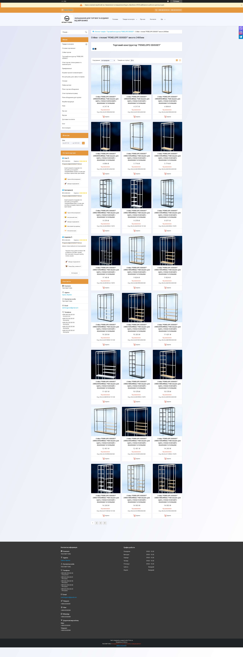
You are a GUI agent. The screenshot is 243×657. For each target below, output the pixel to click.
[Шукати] (86, 32)
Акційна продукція (68, 101)
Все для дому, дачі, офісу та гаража (73, 77)
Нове (63, 106)
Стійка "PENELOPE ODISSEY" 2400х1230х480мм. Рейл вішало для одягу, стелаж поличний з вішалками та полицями (137, 157)
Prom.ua (130, 640)
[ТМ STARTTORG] (67, 19)
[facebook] (93, 49)
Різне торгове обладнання (70, 89)
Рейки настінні (66, 85)
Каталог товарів (100, 31)
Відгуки (64, 115)
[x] (95, 49)
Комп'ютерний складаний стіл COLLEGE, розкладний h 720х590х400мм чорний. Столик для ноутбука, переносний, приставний (74, 170)
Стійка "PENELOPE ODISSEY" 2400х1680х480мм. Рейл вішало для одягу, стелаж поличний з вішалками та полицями (137, 385)
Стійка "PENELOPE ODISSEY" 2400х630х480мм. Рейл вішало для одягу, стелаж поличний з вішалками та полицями (136, 100)
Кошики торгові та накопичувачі (72, 72)
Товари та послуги (129, 19)
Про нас (142, 19)
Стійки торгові (66, 52)
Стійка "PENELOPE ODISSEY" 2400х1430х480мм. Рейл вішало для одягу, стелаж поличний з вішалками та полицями (137, 271)
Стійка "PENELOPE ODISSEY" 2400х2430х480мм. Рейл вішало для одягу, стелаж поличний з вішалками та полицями (106, 442)
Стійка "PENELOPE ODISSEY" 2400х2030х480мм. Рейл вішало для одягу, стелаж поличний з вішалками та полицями (167, 328)
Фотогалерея (66, 128)
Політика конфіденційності (133, 643)
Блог (63, 123)
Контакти (153, 19)
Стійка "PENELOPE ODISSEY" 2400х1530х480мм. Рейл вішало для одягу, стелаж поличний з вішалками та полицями (167, 442)
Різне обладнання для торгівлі (71, 97)
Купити (107, 116)
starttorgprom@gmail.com (70, 308)
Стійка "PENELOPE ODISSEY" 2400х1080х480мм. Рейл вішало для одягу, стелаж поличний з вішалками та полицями (106, 214)
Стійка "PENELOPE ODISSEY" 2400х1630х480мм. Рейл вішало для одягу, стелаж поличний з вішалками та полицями (106, 328)
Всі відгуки (74, 273)
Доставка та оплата (68, 119)
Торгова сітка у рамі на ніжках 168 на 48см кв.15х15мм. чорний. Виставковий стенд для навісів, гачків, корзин (75, 253)
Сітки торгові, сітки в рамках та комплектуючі (71, 63)
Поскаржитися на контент (118, 643)
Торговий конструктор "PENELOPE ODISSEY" (120, 31)
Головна (115, 19)
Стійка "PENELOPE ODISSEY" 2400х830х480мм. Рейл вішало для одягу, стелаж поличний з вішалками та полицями (167, 100)
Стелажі (64, 81)
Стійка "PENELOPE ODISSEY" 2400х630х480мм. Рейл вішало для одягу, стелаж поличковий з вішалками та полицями (105, 100)
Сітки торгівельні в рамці (70, 93)
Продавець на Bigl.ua (121, 642)
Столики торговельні (68, 48)
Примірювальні (67, 68)
